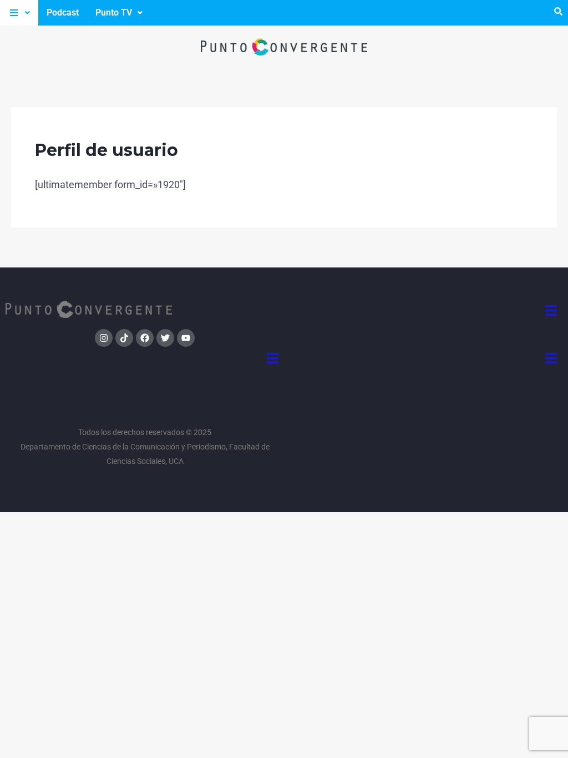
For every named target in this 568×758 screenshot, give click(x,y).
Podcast (63, 12)
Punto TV (113, 12)
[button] (19, 13)
